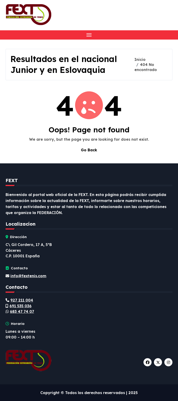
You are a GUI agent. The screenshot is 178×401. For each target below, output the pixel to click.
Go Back (89, 150)
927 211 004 (21, 300)
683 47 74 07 (22, 311)
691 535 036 (21, 306)
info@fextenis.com (28, 276)
